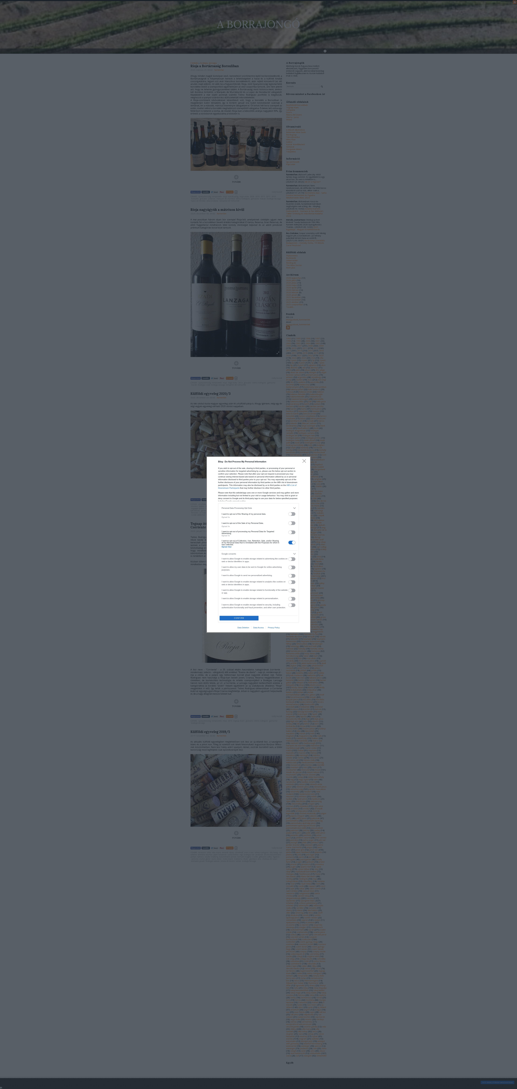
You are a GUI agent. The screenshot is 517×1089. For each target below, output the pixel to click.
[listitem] (258, 508)
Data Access (258, 627)
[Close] (305, 461)
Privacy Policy (274, 627)
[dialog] (258, 545)
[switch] (291, 514)
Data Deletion (243, 627)
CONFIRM (239, 618)
